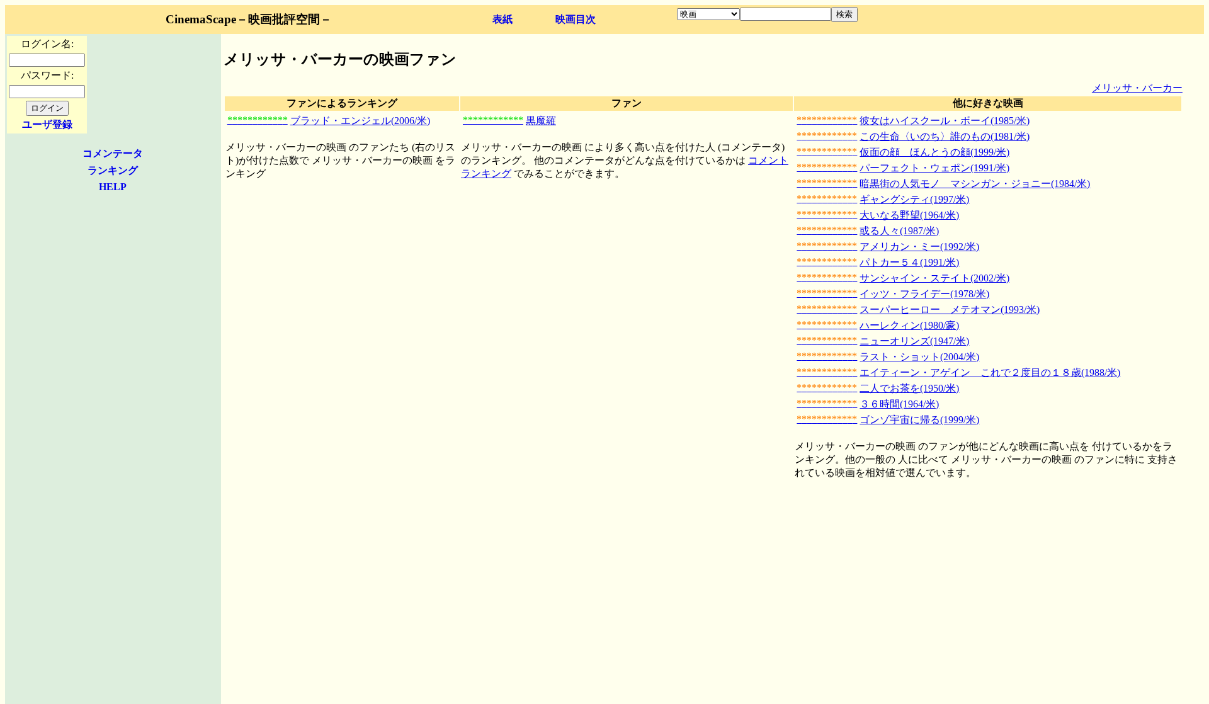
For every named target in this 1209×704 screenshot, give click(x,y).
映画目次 (575, 19)
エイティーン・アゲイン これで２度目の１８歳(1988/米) (990, 372)
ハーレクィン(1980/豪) (909, 325)
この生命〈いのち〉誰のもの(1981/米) (945, 136)
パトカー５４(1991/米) (909, 262)
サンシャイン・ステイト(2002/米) (934, 278)
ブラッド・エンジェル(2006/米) (360, 120)
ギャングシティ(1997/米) (914, 199)
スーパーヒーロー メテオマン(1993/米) (950, 309)
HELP (113, 186)
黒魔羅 (541, 120)
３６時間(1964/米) (899, 404)
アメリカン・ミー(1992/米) (919, 246)
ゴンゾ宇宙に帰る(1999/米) (919, 419)
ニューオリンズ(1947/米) (914, 341)
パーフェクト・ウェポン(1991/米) (934, 167)
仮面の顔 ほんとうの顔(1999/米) (934, 152)
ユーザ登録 (47, 124)
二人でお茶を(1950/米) (909, 388)
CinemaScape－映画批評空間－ (249, 19)
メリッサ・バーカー (1137, 87)
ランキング (113, 170)
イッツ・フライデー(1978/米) (924, 293)
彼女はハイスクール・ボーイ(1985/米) (945, 120)
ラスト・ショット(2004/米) (919, 356)
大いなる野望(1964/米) (909, 215)
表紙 (502, 19)
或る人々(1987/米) (899, 230)
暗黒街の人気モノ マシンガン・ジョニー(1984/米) (975, 183)
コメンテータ (112, 153)
